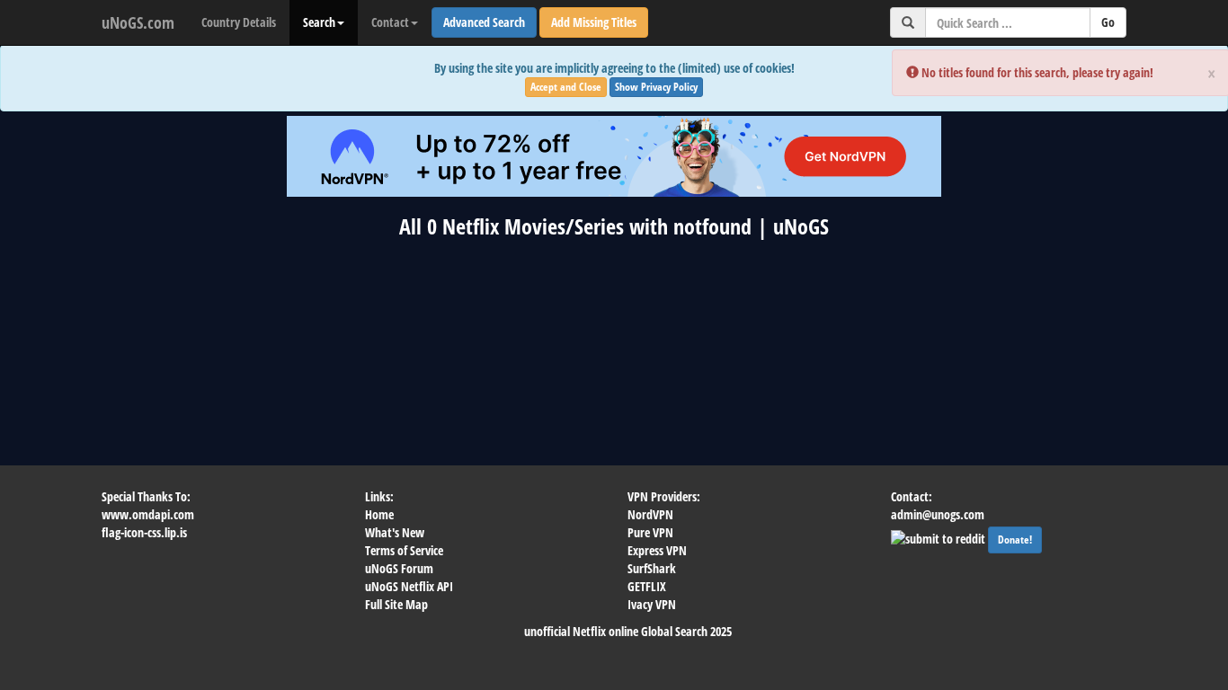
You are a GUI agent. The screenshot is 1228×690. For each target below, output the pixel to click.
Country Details (238, 22)
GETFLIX (646, 586)
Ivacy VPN (651, 604)
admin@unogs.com (937, 514)
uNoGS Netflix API (409, 586)
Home (379, 514)
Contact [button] (390, 22)
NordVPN (650, 514)
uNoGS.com (138, 22)
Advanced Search (484, 22)
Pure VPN (650, 532)
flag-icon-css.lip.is (144, 532)
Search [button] (319, 22)
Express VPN (657, 550)
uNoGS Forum (399, 568)
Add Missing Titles (593, 22)
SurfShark (651, 568)
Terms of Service (404, 550)
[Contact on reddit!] (939, 536)
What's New (394, 532)
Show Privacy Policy (656, 86)
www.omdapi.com (148, 514)
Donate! (1015, 539)
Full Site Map (396, 604)
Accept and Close (565, 86)
